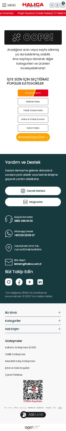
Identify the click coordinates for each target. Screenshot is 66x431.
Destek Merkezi (36, 191)
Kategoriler (13, 321)
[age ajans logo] (33, 414)
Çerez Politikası (13, 374)
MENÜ (12, 5)
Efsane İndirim (33, 93)
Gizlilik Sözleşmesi (15, 354)
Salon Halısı (33, 128)
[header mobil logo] (33, 5)
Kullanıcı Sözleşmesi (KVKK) (20, 347)
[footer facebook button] (19, 281)
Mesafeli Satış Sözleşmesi (20, 361)
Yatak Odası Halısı (33, 110)
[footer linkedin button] (40, 281)
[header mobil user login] (57, 5)
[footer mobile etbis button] (33, 391)
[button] (62, 5)
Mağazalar (36, 202)
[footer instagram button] (8, 281)
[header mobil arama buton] (52, 5)
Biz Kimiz (11, 312)
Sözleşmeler (13, 341)
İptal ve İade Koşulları (17, 368)
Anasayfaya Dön (32, 137)
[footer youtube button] (29, 281)
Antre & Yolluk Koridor (33, 119)
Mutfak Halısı (33, 101)
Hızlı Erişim (12, 329)
